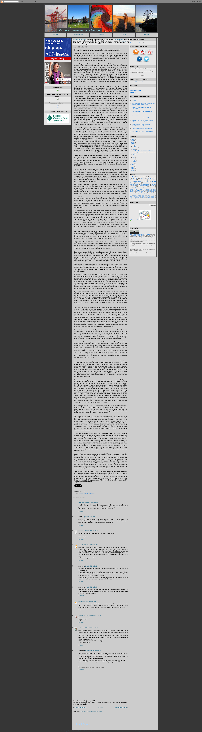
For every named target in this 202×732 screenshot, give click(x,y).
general (152, 191)
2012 (132, 166)
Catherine (81, 628)
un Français (119, 39)
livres (152, 183)
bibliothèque (133, 186)
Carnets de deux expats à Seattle (136, 42)
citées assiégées (138, 187)
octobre (135, 146)
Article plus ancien (121, 707)
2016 (132, 143)
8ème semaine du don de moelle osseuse (142, 111)
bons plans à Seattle (144, 185)
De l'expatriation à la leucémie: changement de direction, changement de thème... (143, 104)
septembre (135, 147)
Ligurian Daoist (134, 88)
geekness (146, 183)
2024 (132, 139)
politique (134, 185)
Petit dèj (134, 100)
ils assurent (142, 180)
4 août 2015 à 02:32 (91, 587)
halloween (132, 192)
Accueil (55, 34)
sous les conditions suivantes (141, 237)
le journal (123, 41)
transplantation (91, 493)
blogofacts (133, 180)
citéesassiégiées (145, 184)
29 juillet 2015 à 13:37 (91, 502)
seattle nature (137, 181)
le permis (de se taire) (141, 192)
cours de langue (139, 191)
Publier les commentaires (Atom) (92, 711)
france (144, 190)
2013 (132, 164)
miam (146, 181)
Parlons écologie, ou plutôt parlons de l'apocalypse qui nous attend (141, 125)
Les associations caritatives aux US (140, 117)
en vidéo (147, 187)
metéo (153, 195)
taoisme (150, 178)
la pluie (154, 184)
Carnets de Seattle (79, 39)
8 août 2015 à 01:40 (95, 615)
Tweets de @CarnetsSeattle (136, 81)
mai (134, 156)
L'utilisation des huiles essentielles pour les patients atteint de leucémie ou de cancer (142, 121)
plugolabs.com (126, 730)
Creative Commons (138, 235)
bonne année (133, 189)
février (134, 160)
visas (143, 197)
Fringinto (81, 502)
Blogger (139, 730)
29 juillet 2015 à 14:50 (89, 516)
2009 (132, 170)
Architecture (88, 730)
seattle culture (152, 180)
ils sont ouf (153, 177)
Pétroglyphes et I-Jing (135, 90)
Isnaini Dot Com (78, 730)
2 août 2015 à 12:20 (91, 566)
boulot (134, 195)
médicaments (132, 198)
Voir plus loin (133, 92)
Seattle (124, 34)
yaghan (139, 190)
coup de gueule (141, 195)
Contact (146, 34)
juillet (134, 149)
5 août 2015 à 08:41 (90, 601)
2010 (132, 168)
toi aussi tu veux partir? (140, 193)
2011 (132, 167)
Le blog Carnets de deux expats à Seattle (140, 234)
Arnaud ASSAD (83, 615)
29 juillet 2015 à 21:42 (91, 545)
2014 (132, 163)
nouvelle (150, 192)
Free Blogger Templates (67, 730)
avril (134, 157)
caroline (81, 601)
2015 (132, 145)
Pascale (81, 545)
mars (134, 158)
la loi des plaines (134, 184)
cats (141, 189)
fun (130, 187)
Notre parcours (78, 34)
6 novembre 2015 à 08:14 (93, 650)
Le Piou (81, 531)
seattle (135, 178)
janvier (134, 161)
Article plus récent (80, 707)
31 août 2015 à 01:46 (91, 628)
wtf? (142, 178)
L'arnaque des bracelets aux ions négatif (142, 128)
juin (134, 154)
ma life (85, 493)
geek (152, 185)
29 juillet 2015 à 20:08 (91, 531)
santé (153, 187)
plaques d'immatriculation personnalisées (139, 196)
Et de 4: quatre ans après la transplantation (97, 50)
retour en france (143, 186)
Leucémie (101, 34)
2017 (132, 142)
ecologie (147, 191)
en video (148, 195)
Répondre (81, 511)
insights (151, 186)
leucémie (81, 493)
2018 (132, 140)
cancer (139, 183)
